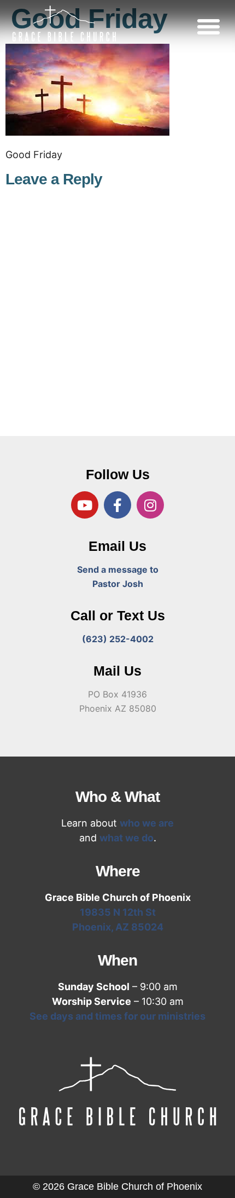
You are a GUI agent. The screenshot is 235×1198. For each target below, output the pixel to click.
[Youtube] (84, 505)
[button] (208, 26)
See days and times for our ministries (117, 1016)
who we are (147, 823)
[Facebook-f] (117, 505)
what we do (126, 838)
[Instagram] (150, 505)
